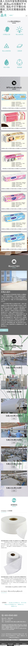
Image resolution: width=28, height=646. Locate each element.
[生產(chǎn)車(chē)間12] (14, 357)
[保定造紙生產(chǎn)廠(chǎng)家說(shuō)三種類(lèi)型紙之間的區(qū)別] (14, 526)
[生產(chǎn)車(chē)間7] (14, 477)
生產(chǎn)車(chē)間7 (14, 488)
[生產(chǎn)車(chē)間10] (14, 405)
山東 (20, 628)
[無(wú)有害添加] (6, 45)
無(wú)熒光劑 (19, 34)
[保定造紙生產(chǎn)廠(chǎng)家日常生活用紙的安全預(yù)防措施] (14, 562)
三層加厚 (19, 51)
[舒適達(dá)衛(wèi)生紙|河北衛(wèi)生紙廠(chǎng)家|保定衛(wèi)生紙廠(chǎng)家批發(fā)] (14, 139)
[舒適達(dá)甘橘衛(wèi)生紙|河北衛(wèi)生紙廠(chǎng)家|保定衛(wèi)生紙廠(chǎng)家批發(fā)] (14, 179)
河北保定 (11, 628)
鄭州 (22, 628)
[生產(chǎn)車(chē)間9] (14, 429)
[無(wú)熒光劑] (19, 29)
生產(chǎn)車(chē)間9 (14, 440)
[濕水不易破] (6, 62)
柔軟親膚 (19, 67)
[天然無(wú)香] (6, 29)
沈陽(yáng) (5, 629)
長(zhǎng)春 (9, 629)
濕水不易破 (6, 67)
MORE (4, 330)
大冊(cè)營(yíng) (16, 628)
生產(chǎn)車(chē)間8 (14, 464)
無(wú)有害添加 (6, 51)
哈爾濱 (13, 629)
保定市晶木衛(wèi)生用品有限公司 (12, 634)
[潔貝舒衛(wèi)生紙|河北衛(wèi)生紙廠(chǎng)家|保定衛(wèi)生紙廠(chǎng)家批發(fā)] (14, 99)
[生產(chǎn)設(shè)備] (14, 381)
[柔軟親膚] (19, 62)
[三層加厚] (19, 45)
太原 (24, 628)
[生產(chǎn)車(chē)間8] (14, 453)
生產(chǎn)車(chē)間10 (14, 416)
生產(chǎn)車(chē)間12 (14, 368)
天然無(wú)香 (6, 34)
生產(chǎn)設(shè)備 (14, 392)
